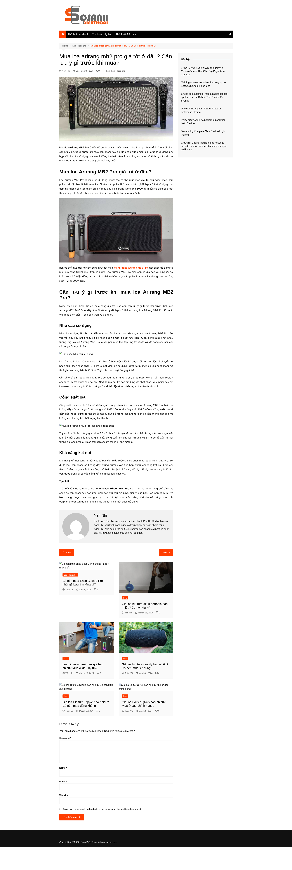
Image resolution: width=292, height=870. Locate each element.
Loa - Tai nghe (118, 71)
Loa (108, 71)
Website (63, 795)
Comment (65, 738)
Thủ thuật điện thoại (126, 34)
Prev (68, 552)
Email (63, 781)
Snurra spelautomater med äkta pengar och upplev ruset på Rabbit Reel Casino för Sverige (204, 97)
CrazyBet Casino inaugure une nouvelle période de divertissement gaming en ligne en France (204, 146)
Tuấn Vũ (69, 589)
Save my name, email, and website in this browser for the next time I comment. (102, 809)
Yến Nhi (66, 71)
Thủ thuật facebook (78, 34)
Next (164, 552)
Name (63, 767)
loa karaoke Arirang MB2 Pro (131, 267)
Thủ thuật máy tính (102, 34)
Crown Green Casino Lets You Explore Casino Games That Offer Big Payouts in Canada (203, 71)
